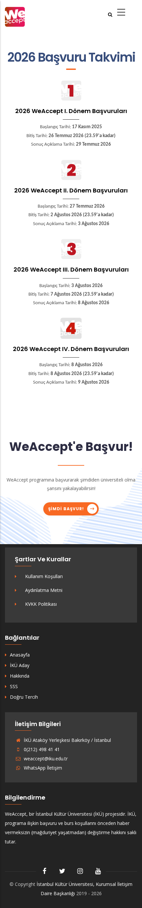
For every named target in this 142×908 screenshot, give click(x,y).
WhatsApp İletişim (42, 768)
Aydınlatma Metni (43, 590)
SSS (14, 686)
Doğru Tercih (24, 697)
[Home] (15, 16)
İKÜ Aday (19, 665)
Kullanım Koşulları (44, 576)
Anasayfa (20, 655)
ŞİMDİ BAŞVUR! (66, 509)
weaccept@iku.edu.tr (45, 758)
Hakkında (19, 676)
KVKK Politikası (41, 604)
